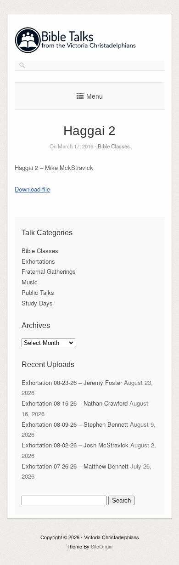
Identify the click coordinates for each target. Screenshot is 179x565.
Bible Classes (114, 146)
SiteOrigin (101, 546)
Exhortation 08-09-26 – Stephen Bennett (75, 424)
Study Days (37, 303)
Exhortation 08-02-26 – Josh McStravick (75, 445)
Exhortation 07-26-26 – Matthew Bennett (75, 466)
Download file (32, 189)
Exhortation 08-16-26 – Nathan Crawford (75, 403)
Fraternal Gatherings (49, 271)
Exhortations (38, 261)
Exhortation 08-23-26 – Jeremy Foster (72, 382)
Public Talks (38, 292)
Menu (94, 96)
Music (30, 281)
